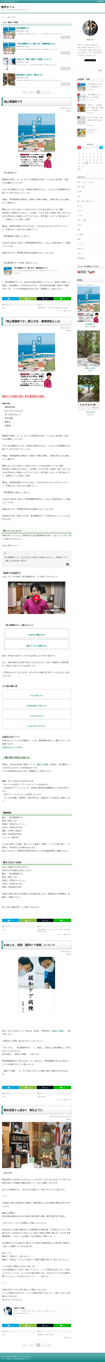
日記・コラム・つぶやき (85, 182)
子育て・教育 (81, 220)
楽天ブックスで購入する (36, 646)
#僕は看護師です (42, 308)
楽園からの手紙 (90, 368)
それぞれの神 (90, 412)
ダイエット (80, 210)
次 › (49, 92)
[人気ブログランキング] (81, 272)
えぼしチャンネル (53, 929)
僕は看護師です (22, 28)
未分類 (79, 192)
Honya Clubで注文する (36, 726)
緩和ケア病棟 (64, 308)
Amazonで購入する (37, 635)
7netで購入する (36, 695)
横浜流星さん (41, 1334)
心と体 (79, 225)
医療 (78, 230)
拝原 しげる (68, 311)
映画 (78, 239)
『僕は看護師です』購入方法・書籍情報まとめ (35, 44)
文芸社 (50, 308)
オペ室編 (80, 234)
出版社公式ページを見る (12, 747)
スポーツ (80, 253)
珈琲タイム (8, 6)
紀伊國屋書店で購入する (36, 706)
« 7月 (79, 169)
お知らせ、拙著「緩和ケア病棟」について (33, 59)
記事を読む (65, 37)
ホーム (25, 92)
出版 (27, 31)
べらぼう (80, 215)
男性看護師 (56, 308)
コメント (61, 311)
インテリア (80, 244)
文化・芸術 (80, 187)
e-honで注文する (37, 716)
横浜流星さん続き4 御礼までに (29, 75)
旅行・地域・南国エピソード (86, 201)
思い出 (79, 206)
